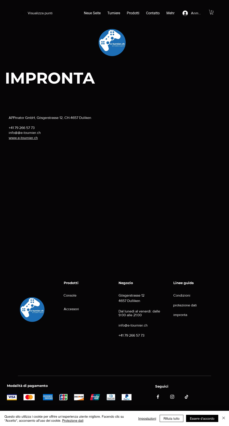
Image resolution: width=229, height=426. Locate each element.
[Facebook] (158, 396)
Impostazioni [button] (147, 418)
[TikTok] (186, 396)
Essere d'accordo (202, 418)
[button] (211, 12)
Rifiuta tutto (171, 418)
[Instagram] (172, 396)
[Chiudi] (223, 418)
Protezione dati (72, 420)
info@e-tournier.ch (133, 325)
